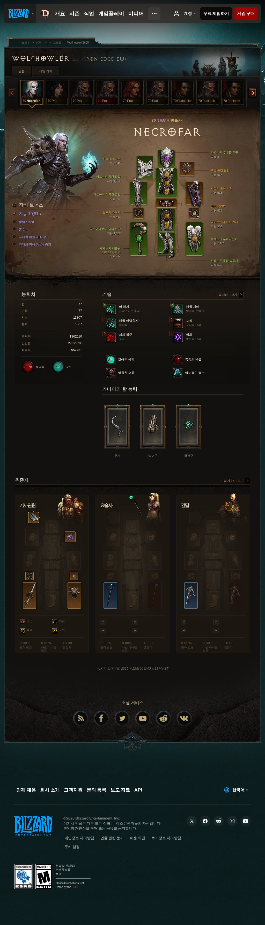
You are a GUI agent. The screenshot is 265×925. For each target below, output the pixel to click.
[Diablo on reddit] (163, 718)
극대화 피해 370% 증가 (35, 244)
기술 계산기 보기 (227, 294)
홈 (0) (23, 229)
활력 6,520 (26, 222)
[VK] (184, 718)
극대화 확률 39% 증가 (34, 237)
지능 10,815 (30, 214)
